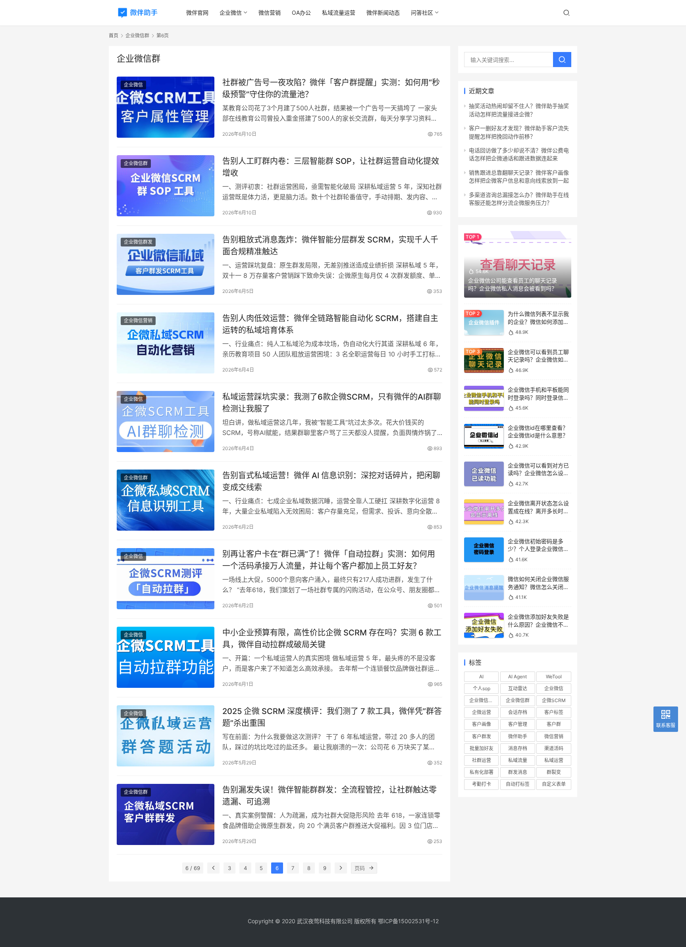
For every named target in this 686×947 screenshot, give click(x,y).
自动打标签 (518, 784)
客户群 (554, 724)
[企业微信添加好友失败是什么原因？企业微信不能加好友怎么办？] (484, 625)
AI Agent (517, 676)
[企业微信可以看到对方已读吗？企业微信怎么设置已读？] (484, 474)
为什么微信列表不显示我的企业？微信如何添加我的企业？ (538, 321)
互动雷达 (517, 688)
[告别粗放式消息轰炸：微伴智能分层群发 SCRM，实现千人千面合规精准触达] (165, 264)
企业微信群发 (138, 242)
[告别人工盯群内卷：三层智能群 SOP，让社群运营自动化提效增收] (165, 185)
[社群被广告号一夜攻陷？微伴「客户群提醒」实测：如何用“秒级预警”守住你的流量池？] (165, 107)
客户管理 (517, 724)
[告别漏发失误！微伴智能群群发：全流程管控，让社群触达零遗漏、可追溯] (165, 814)
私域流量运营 (338, 12)
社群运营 (481, 760)
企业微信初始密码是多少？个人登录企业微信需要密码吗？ (538, 549)
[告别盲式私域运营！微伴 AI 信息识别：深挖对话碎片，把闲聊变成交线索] (165, 500)
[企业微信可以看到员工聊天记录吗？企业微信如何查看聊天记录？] (484, 360)
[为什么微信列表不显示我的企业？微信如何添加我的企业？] (484, 322)
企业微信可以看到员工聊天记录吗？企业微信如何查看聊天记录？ (538, 359)
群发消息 (517, 772)
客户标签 (553, 712)
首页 (113, 35)
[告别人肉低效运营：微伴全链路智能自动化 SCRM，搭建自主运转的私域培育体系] (165, 342)
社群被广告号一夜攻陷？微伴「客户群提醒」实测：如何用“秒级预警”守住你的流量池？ (331, 88)
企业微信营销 (138, 320)
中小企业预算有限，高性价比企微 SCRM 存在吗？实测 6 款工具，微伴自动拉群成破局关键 (331, 638)
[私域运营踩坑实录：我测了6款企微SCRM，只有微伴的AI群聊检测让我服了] (165, 421)
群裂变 (554, 772)
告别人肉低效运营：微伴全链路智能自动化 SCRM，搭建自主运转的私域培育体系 (330, 324)
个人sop (481, 688)
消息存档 (517, 748)
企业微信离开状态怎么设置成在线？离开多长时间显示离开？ (538, 511)
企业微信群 (136, 163)
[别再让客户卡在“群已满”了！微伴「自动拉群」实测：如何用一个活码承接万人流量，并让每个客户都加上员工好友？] (165, 578)
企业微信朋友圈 (484, 700)
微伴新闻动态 (383, 12)
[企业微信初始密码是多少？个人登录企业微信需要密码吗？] (484, 549)
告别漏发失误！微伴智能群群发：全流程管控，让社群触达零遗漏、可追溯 (329, 795)
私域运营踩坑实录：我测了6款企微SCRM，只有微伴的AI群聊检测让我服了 (331, 402)
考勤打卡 (481, 784)
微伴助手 (517, 736)
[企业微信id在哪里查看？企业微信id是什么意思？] (484, 436)
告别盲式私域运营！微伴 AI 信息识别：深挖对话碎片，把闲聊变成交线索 (331, 481)
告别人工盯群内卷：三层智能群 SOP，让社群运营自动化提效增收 (330, 166)
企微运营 (481, 712)
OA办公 (301, 12)
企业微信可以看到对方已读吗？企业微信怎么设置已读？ (538, 473)
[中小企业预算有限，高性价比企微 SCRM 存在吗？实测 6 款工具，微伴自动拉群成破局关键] (165, 657)
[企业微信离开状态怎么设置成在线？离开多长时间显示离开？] (484, 511)
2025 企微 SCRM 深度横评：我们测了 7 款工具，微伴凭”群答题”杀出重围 (332, 717)
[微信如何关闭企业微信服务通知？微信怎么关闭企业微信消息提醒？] (484, 587)
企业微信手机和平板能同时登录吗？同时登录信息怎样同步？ (538, 397)
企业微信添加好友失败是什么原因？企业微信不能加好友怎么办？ (538, 624)
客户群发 (481, 736)
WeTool (554, 676)
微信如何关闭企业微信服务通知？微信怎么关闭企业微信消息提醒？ (538, 587)
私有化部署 (481, 772)
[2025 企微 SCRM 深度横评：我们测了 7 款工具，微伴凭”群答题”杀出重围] (165, 735)
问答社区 (422, 12)
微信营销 (269, 12)
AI (481, 676)
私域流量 (517, 760)
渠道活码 (553, 748)
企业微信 (231, 12)
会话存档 (517, 712)
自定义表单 (554, 784)
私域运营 (553, 760)
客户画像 (481, 724)
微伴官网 (197, 12)
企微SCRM (554, 700)
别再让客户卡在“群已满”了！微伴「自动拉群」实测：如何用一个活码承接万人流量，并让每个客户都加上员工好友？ (328, 559)
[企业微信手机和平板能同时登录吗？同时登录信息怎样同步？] (484, 398)
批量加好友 (481, 748)
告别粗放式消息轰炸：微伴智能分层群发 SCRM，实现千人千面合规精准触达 (330, 245)
